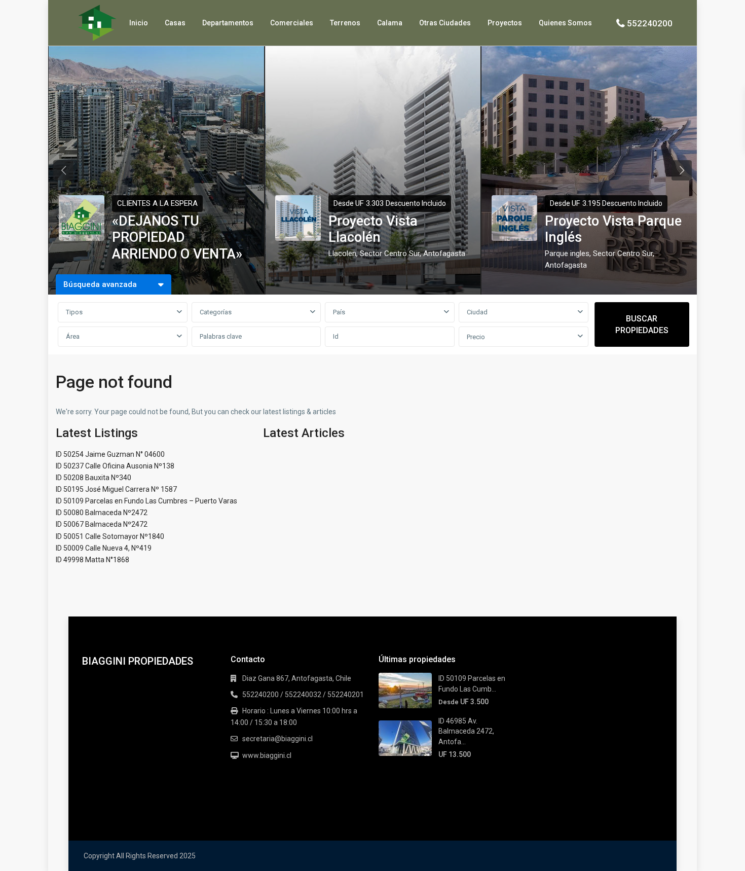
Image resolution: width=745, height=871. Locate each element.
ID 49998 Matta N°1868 (92, 560)
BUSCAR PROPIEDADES (641, 324)
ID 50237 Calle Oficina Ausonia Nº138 (115, 466)
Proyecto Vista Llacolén (373, 229)
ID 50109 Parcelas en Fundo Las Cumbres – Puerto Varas (146, 501)
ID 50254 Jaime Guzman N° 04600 (110, 454)
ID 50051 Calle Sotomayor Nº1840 (110, 536)
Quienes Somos (565, 23)
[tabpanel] (156, 170)
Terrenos (345, 23)
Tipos (74, 312)
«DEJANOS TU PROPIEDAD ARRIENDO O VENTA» (177, 237)
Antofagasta (444, 253)
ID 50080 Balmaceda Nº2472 (101, 513)
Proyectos (505, 23)
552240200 (650, 23)
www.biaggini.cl (266, 755)
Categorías (216, 312)
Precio (476, 337)
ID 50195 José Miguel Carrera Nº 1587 (116, 489)
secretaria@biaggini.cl (277, 739)
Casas (175, 23)
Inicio (138, 23)
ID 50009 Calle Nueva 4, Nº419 (104, 548)
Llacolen (342, 253)
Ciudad (477, 312)
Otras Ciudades (445, 23)
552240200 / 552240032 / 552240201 (303, 695)
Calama (389, 23)
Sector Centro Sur (390, 253)
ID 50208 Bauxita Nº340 (93, 478)
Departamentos (227, 23)
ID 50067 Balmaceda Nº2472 (101, 524)
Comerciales (291, 23)
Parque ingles (567, 253)
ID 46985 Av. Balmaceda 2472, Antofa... (466, 731)
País (339, 312)
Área (73, 336)
